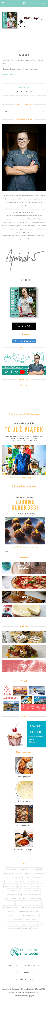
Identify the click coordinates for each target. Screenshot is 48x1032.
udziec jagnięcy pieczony (31, 915)
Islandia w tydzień (37, 877)
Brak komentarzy (24, 87)
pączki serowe (23, 898)
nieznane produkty (24, 886)
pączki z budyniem (35, 898)
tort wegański (35, 911)
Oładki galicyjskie (24, 776)
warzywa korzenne (32, 919)
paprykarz (28, 890)
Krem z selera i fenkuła (35, 882)
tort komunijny (38, 907)
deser (40, 869)
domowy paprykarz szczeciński (13, 873)
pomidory (37, 890)
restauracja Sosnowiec (23, 903)
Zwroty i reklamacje (24, 972)
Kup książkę (24, 326)
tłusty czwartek (14, 915)
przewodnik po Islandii (14, 894)
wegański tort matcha (29, 924)
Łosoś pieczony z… (24, 825)
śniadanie (35, 928)
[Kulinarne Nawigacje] (24, 3)
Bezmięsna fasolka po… (24, 849)
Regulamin (14, 966)
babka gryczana (11, 869)
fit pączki (28, 873)
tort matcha (12, 911)
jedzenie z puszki (20, 882)
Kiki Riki (24, 54)
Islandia (26, 877)
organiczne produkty (15, 890)
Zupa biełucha (24, 801)
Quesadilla (10, 903)
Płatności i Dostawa (24, 979)
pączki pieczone (11, 898)
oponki (41, 886)
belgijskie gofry (24, 869)
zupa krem (26, 928)
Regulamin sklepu (31, 966)
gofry (6, 877)
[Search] (44, 112)
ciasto (34, 869)
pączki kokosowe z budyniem (32, 894)
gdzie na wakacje (39, 873)
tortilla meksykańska (11, 907)
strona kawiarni (9, 75)
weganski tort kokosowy (11, 924)
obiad (35, 886)
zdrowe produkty (15, 928)
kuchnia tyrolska (10, 886)
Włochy (41, 924)
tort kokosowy (26, 907)
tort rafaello (23, 911)
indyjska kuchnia (16, 877)
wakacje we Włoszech (16, 919)
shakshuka (37, 903)
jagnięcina (8, 882)
